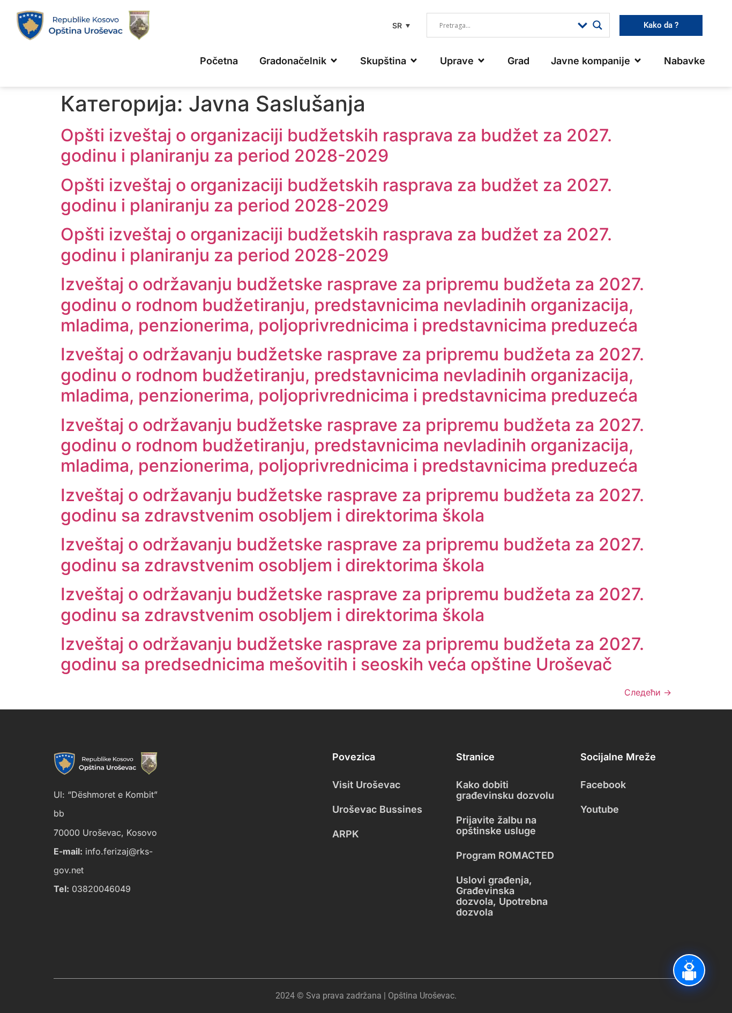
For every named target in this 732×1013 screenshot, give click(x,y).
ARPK (345, 834)
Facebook (603, 784)
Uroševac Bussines (377, 809)
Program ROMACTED (505, 855)
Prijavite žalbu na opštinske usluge (496, 825)
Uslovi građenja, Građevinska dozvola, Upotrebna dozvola (502, 896)
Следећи (647, 692)
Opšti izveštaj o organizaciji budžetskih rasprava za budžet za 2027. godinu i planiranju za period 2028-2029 (336, 145)
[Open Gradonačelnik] (334, 61)
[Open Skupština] (414, 61)
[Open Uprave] (481, 61)
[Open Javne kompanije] (638, 61)
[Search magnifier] (597, 25)
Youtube (599, 809)
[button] (400, 25)
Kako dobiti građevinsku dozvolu (505, 790)
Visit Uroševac (366, 784)
